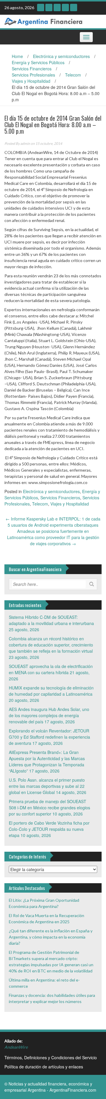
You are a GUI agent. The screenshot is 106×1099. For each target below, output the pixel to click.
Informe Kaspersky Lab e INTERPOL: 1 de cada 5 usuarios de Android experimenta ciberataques (53, 522)
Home (17, 56)
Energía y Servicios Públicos (38, 62)
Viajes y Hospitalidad (31, 81)
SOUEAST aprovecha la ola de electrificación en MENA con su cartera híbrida (51, 669)
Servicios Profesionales (33, 75)
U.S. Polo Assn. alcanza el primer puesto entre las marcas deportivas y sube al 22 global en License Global (47, 786)
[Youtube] (48, 7)
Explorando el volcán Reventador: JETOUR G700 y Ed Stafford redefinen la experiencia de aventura (49, 737)
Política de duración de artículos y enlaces (43, 1067)
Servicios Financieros (32, 69)
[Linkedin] (57, 7)
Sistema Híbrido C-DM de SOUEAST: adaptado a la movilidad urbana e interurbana (51, 620)
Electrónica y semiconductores (61, 56)
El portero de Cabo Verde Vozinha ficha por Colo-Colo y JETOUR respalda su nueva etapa (49, 829)
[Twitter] (65, 7)
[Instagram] (40, 7)
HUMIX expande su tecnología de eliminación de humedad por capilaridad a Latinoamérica (51, 691)
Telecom (73, 75)
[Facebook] (73, 7)
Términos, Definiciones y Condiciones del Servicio (50, 1057)
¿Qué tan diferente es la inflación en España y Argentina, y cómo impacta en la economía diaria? (50, 937)
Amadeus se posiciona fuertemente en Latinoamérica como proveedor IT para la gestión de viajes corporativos (53, 537)
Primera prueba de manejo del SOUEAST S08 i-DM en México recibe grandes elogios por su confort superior (49, 807)
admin (25, 143)
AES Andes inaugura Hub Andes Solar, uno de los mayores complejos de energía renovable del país (49, 715)
